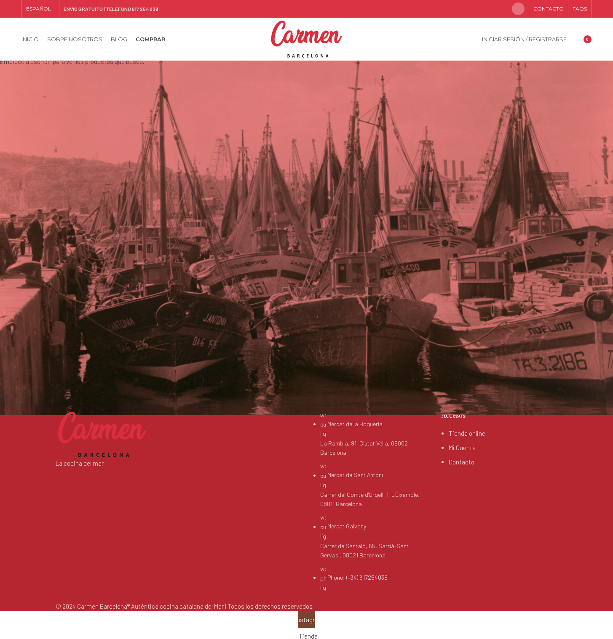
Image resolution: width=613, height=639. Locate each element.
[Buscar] (575, 39)
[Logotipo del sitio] (306, 38)
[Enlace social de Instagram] (518, 9)
